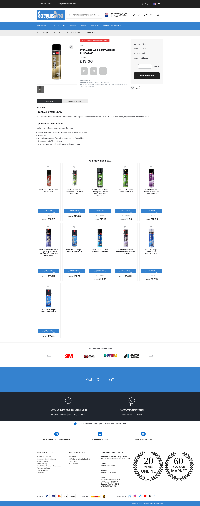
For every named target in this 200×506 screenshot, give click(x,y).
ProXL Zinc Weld (106, 84)
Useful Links (73, 461)
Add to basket (147, 75)
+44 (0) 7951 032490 (108, 472)
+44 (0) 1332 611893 (108, 465)
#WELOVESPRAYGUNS (111, 26)
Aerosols (63, 33)
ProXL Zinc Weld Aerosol (118, 84)
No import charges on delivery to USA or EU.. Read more (119, 15)
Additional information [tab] (75, 101)
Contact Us (94, 26)
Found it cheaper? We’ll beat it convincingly (95, 40)
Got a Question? (100, 379)
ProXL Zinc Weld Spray (87, 86)
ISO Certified (73, 463)
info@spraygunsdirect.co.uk (110, 479)
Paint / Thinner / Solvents (50, 33)
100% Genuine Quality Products (80, 459)
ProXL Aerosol (88, 84)
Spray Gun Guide (42, 461)
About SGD (54, 26)
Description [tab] (49, 101)
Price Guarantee (69, 26)
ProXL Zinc (96, 84)
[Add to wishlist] (48, 167)
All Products (41, 26)
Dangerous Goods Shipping (46, 459)
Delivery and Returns (44, 457)
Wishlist (83, 26)
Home (38, 33)
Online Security (42, 463)
